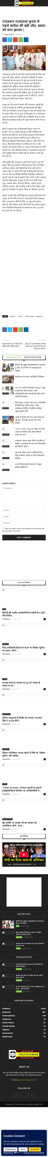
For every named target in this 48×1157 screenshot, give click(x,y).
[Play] (5, 864)
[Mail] (21, 1095)
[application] (24, 854)
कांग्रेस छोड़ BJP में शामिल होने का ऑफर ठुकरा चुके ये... (29, 976)
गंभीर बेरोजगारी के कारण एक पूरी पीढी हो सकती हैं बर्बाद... (29, 965)
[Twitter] (27, 1095)
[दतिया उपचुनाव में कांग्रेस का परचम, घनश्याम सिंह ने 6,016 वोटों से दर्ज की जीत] (24, 704)
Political (11, 17)
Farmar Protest (7, 819)
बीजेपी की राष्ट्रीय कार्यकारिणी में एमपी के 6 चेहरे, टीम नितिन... (23, 614)
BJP (4, 370)
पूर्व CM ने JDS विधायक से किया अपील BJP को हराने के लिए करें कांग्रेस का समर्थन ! (35, 346)
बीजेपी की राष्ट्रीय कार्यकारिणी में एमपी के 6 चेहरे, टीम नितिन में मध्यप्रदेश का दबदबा (30, 368)
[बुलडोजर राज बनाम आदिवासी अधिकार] (8, 379)
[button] (44, 3)
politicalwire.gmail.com (28, 1080)
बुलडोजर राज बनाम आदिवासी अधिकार (29, 377)
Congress (12, 316)
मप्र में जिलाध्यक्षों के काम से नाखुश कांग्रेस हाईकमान (28, 466)
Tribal (5, 679)
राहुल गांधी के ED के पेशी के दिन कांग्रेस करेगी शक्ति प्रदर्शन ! (12, 345)
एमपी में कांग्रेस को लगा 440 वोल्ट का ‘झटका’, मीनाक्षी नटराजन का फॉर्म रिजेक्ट (29, 420)
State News (6, 714)
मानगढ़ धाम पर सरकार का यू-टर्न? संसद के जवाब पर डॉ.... (21, 684)
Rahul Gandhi (29, 316)
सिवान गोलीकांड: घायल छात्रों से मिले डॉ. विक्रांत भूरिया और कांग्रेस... (23, 754)
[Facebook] (14, 1095)
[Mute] (39, 864)
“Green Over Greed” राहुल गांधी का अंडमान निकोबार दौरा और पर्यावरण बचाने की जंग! (30, 432)
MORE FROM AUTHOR (32, 357)
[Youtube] (33, 1095)
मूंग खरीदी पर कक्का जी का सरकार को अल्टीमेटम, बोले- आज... (19, 824)
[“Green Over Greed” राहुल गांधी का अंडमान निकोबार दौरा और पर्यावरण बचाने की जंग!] (8, 432)
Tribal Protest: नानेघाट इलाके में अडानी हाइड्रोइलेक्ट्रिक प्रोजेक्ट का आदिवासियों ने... (21, 789)
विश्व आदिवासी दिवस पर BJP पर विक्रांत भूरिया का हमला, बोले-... (23, 649)
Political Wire (9, 34)
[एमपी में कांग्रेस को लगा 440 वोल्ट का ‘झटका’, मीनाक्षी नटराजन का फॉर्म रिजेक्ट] (8, 420)
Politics (20, 316)
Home (4, 17)
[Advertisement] (24, 10)
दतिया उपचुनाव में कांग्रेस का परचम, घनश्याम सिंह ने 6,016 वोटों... (22, 719)
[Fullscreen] (42, 864)
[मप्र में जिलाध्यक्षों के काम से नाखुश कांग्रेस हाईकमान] (8, 467)
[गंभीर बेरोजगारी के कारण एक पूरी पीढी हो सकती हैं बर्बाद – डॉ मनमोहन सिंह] (8, 967)
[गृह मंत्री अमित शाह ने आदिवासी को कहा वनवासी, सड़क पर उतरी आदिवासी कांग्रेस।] (8, 455)
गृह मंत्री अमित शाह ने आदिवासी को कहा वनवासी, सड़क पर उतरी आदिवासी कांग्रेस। (29, 455)
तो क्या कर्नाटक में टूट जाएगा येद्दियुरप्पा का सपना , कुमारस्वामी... (30, 987)
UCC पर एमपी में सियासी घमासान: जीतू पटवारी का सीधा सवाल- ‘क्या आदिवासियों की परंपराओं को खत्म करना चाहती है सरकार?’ (30, 392)
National (5, 382)
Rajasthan (39, 316)
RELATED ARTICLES (14, 357)
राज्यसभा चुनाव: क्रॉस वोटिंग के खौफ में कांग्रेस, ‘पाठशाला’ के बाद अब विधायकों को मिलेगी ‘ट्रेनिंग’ (30, 443)
